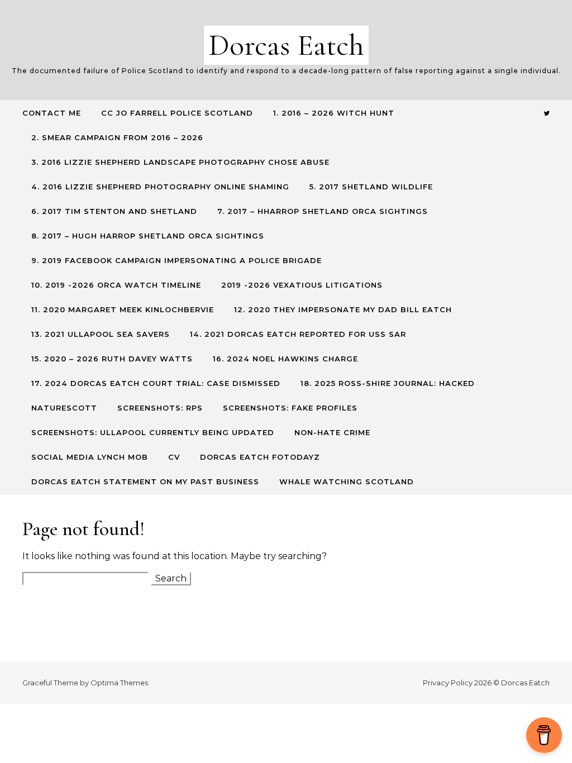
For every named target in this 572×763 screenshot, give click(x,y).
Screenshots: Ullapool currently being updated (152, 432)
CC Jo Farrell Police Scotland (177, 112)
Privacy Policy (448, 682)
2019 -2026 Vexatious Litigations (302, 284)
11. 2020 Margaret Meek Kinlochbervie (122, 309)
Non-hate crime (332, 432)
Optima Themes (119, 682)
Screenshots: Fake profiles (290, 407)
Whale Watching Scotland (346, 481)
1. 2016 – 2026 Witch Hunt (333, 112)
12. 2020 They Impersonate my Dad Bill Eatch (343, 309)
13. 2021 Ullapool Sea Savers (100, 334)
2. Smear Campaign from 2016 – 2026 (117, 137)
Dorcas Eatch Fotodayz (260, 456)
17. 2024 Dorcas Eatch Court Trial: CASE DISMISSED (155, 383)
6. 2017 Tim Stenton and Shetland (114, 211)
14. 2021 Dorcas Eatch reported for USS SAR (298, 334)
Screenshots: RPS (160, 407)
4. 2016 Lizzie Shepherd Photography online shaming (160, 186)
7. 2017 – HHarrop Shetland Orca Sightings (322, 211)
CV (174, 456)
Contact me (51, 112)
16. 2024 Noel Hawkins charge (285, 358)
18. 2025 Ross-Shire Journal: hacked (388, 383)
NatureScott (64, 407)
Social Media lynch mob (89, 456)
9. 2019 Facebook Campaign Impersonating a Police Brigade (176, 260)
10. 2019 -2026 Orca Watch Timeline (116, 284)
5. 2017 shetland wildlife (371, 186)
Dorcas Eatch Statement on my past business (145, 481)
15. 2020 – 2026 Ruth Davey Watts (112, 358)
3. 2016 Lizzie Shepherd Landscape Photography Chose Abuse (180, 162)
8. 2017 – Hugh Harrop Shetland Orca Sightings (147, 235)
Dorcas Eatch (286, 45)
